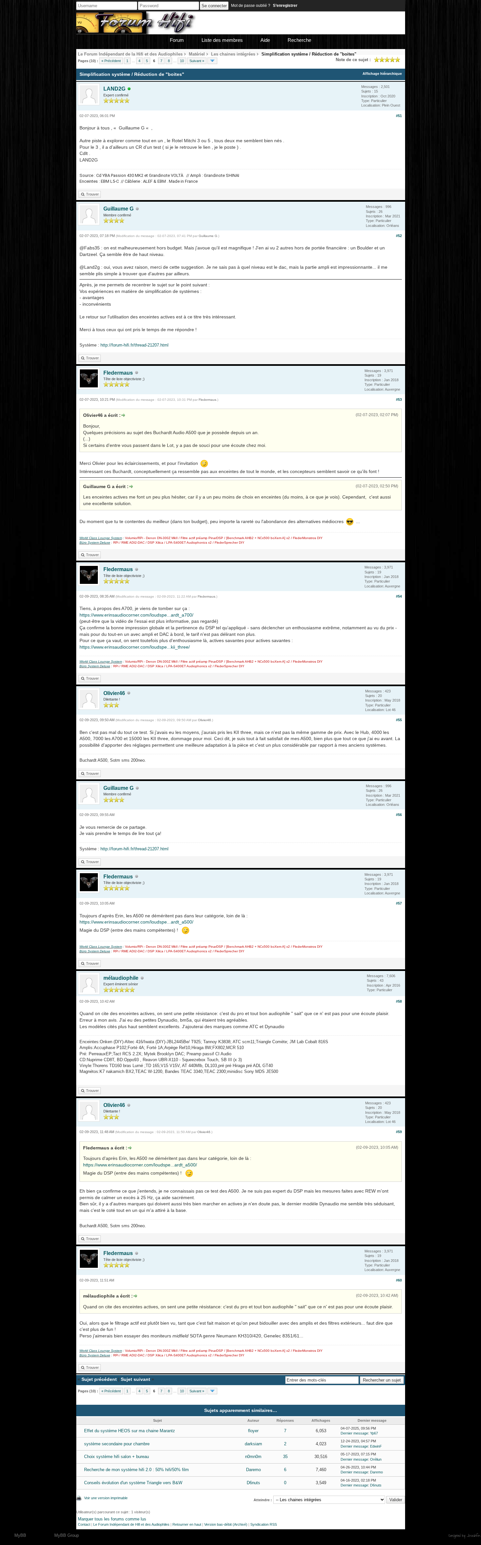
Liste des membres (222, 40)
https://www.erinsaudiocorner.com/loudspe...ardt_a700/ (136, 615)
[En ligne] (129, 89)
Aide (265, 40)
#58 (399, 1001)
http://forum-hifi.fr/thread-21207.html (134, 345)
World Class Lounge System (101, 538)
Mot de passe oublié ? (250, 5)
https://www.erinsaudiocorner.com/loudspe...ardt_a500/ (136, 922)
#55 (399, 720)
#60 (399, 1280)
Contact (84, 1524)
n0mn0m (253, 1456)
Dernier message (354, 1433)
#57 (399, 903)
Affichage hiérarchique (382, 74)
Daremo (253, 1469)
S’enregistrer (285, 5)
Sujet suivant (135, 1379)
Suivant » (196, 61)
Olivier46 (114, 693)
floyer (253, 1430)
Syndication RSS (263, 1524)
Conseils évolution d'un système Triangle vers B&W (133, 1482)
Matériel (197, 54)
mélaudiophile (120, 978)
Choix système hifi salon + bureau (116, 1456)
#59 (399, 1132)
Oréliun (376, 1459)
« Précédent (111, 61)
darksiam (253, 1443)
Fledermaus (118, 373)
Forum (177, 40)
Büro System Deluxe (95, 542)
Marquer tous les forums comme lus (112, 1519)
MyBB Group (66, 1535)
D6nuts (253, 1482)
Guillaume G (118, 209)
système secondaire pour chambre (117, 1443)
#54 (399, 596)
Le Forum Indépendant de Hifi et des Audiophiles (131, 1524)
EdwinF (376, 1446)
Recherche (299, 40)
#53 (399, 399)
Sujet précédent (99, 1379)
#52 (399, 236)
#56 (399, 815)
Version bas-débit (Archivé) (225, 1524)
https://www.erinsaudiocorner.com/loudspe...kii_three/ (135, 647)
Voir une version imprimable (106, 1498)
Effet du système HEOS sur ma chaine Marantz (129, 1430)
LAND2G (114, 89)
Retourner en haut (186, 1524)
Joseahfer (473, 1535)
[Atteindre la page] (212, 61)
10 (182, 61)
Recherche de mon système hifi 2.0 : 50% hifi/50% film (136, 1469)
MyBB (20, 1535)
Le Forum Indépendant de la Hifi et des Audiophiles (130, 54)
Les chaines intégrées (233, 54)
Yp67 (374, 1433)
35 (285, 1456)
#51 (399, 116)
